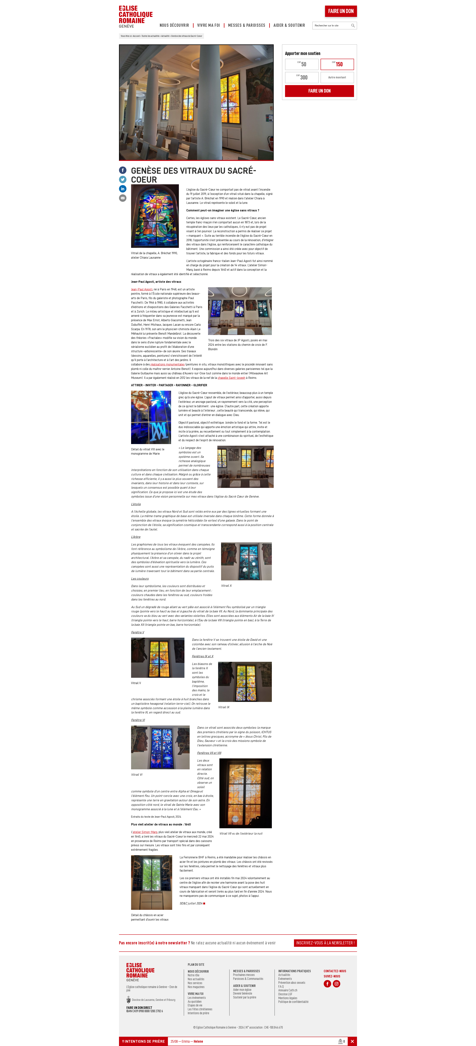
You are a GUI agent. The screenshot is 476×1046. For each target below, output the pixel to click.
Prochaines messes (244, 975)
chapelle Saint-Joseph (231, 377)
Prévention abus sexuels (291, 982)
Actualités (284, 975)
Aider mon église (242, 989)
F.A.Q (281, 986)
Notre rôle (193, 975)
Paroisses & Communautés (248, 978)
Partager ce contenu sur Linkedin (122, 188)
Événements (285, 978)
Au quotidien (195, 1001)
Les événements (197, 997)
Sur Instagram (336, 983)
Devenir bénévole (242, 993)
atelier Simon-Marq (145, 832)
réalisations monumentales (167, 364)
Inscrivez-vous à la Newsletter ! (325, 943)
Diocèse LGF (285, 994)
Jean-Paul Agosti (141, 289)
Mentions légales (287, 998)
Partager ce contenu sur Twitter (122, 179)
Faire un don (341, 11)
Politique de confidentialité (293, 1001)
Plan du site (196, 964)
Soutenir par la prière (244, 997)
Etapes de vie (195, 1005)
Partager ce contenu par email (122, 198)
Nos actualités (196, 979)
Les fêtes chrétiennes (200, 1009)
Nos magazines (196, 987)
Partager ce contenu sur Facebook (122, 170)
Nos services (195, 983)
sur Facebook (327, 983)
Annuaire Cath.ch (287, 990)
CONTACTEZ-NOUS (335, 971)
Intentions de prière (198, 1013)
